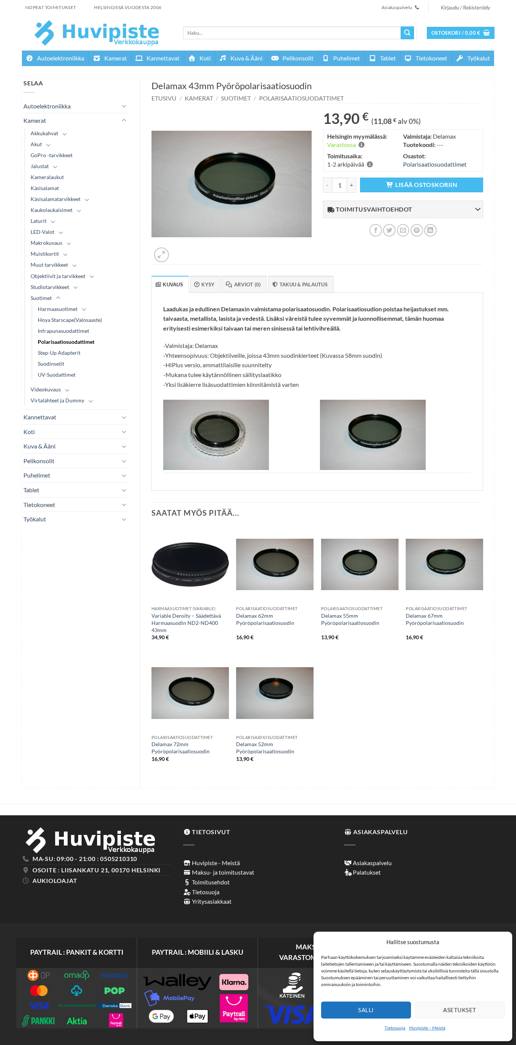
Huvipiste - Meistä (215, 862)
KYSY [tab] (208, 284)
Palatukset (366, 872)
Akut (36, 144)
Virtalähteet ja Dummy (57, 400)
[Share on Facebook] (375, 230)
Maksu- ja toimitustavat (222, 872)
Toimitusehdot (210, 882)
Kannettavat (162, 58)
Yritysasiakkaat (211, 901)
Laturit (38, 221)
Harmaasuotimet (57, 309)
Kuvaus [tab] (173, 284)
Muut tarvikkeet (49, 264)
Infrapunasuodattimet (63, 331)
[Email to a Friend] (403, 230)
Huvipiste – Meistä (427, 1028)
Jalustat (40, 166)
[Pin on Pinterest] (417, 230)
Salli (366, 1009)
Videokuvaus (46, 389)
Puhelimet (346, 58)
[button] (461, 33)
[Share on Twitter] (389, 230)
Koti (204, 58)
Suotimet (41, 298)
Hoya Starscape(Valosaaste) (70, 320)
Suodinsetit (51, 363)
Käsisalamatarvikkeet (55, 199)
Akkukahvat (44, 133)
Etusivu (163, 98)
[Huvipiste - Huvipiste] (97, 32)
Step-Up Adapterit (59, 352)
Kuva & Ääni (246, 58)
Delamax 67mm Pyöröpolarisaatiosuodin (435, 619)
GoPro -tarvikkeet (52, 155)
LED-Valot (42, 232)
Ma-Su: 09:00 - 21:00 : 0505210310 (84, 858)
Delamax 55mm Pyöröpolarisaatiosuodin (350, 619)
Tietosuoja (395, 1028)
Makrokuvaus (46, 243)
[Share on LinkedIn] (430, 230)
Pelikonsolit (297, 58)
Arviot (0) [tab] (247, 284)
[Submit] (407, 32)
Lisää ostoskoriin (426, 184)
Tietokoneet (430, 58)
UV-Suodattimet (57, 374)
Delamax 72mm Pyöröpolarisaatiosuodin (180, 747)
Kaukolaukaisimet (52, 210)
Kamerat (115, 58)
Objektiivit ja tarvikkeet (58, 276)
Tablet (387, 58)
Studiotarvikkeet (50, 287)
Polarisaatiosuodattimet (66, 342)
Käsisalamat (45, 188)
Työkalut (478, 58)
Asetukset (459, 1009)
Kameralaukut (47, 177)
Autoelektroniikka (60, 58)
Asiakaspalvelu (372, 862)
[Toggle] (123, 105)
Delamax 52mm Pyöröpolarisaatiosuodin (265, 747)
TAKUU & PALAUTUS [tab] (304, 284)
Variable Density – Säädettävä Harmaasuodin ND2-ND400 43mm (186, 622)
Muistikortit (45, 253)
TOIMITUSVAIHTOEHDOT (373, 209)
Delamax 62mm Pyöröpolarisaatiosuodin (265, 619)
